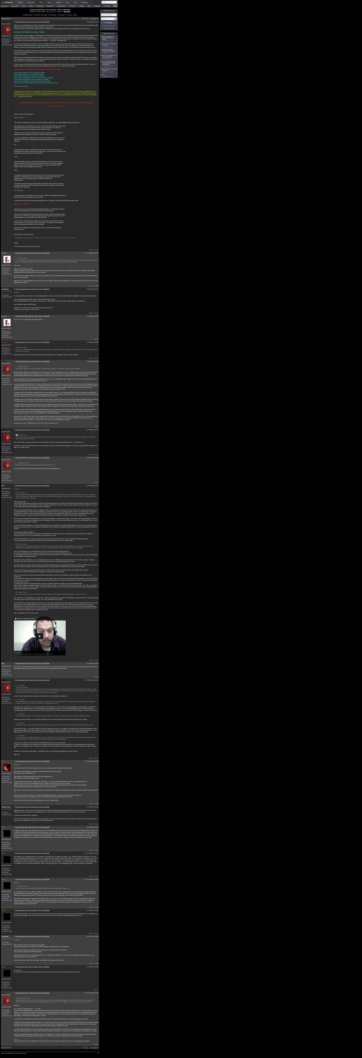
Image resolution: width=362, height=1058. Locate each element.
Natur (89, 6)
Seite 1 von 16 (6, 18)
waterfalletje (5, 289)
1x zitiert (91, 286)
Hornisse (4, 253)
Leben (47, 11)
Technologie (72, 6)
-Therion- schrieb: (22, 258)
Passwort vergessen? (109, 26)
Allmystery (9, 2)
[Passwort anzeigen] (115, 19)
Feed (65, 11)
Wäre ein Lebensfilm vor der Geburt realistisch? (109, 57)
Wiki (75, 2)
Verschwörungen (61, 6)
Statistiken (58, 2)
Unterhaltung (107, 6)
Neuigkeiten (85, 2)
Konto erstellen (110, 28)
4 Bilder (38, 15)
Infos (76, 15)
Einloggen (109, 22)
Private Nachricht (6, 41)
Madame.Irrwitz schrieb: (24, 998)
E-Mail (68, 11)
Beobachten (53, 15)
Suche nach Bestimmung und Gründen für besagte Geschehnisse (108, 64)
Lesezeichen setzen (7, 44)
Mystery (31, 6)
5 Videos (45, 15)
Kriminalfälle (40, 6)
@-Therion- (17, 292)
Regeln (17, 1053)
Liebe (51, 11)
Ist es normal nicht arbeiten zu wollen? (109, 45)
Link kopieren (5, 42)
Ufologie (82, 6)
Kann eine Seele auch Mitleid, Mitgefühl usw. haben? (108, 39)
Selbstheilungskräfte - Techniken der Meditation (108, 51)
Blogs (40, 2)
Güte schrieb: (21, 685)
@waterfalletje (18, 970)
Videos (49, 2)
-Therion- (4, 22)
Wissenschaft (14, 6)
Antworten (62, 15)
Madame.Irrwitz (6, 807)
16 (91, 18)
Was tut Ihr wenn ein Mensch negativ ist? (109, 70)
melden (96, 250)
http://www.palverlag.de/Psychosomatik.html (28, 246)
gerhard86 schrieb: (23, 366)
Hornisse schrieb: (22, 435)
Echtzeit (21, 2)
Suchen (70, 15)
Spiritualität (50, 6)
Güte (3, 485)
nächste (94, 18)
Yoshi (3, 827)
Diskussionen (31, 2)
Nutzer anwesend (109, 10)
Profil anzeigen (6, 39)
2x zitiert (91, 804)
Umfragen (97, 6)
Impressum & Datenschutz (7, 1053)
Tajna (3, 761)
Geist (54, 11)
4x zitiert (91, 250)
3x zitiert (91, 850)
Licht (107, 75)
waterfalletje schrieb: (23, 463)
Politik (23, 6)
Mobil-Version (23, 1053)
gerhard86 (4, 342)
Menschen (4, 6)
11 (87, 18)
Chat (67, 2)
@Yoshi (16, 1039)
